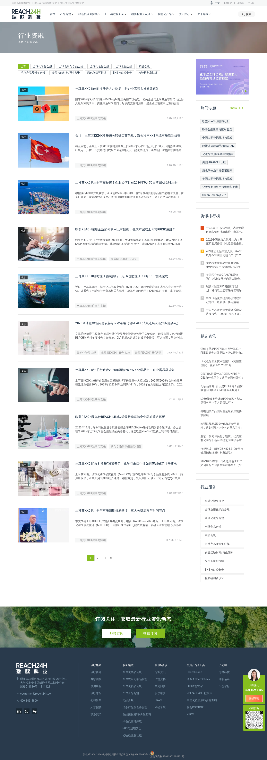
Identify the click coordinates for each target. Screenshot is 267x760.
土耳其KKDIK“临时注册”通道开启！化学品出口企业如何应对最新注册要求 (126, 464)
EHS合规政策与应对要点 (217, 129)
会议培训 (160, 693)
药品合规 (144, 66)
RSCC (190, 714)
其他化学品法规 (86, 352)
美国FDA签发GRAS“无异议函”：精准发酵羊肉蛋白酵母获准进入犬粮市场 (224, 277)
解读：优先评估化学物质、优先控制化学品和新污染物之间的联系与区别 (221, 438)
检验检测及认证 (148, 72)
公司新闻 (95, 700)
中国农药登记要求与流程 (217, 137)
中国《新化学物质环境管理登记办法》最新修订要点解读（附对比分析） (224, 300)
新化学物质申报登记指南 (126, 446)
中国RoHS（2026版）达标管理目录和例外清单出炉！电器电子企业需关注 (225, 230)
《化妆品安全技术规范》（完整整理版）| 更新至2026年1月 (221, 363)
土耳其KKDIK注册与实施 (91, 118)
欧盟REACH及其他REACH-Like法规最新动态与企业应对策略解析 (120, 417)
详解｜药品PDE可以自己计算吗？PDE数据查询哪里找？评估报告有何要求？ (222, 351)
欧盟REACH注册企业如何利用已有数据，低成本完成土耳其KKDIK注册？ (125, 229)
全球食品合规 (124, 66)
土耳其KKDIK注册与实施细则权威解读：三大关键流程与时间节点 (120, 510)
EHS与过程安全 (122, 72)
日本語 (240, 3)
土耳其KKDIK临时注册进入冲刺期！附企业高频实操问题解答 (117, 89)
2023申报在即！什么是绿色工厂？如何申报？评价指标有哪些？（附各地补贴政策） (221, 463)
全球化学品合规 (42, 66)
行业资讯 (160, 672)
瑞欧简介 (95, 672)
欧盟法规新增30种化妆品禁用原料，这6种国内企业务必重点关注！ (222, 425)
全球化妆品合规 (99, 66)
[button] (242, 91)
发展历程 (95, 686)
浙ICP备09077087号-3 (138, 754)
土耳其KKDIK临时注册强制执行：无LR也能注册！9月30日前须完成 (121, 276)
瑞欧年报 (95, 693)
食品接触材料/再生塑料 (66, 72)
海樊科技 (224, 672)
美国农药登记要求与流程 (217, 178)
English (228, 3)
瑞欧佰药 (224, 679)
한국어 (251, 3)
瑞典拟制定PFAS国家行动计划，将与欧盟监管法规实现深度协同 (224, 288)
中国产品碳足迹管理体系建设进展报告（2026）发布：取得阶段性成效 (224, 312)
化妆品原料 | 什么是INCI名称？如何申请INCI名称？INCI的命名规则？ (222, 388)
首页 (52, 14)
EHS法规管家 (195, 686)
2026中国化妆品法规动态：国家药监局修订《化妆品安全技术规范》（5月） (224, 241)
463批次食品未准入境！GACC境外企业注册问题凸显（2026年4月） (224, 253)
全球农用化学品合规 (71, 66)
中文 (217, 3)
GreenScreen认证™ (214, 195)
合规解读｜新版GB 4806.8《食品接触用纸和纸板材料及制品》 (222, 450)
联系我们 (95, 714)
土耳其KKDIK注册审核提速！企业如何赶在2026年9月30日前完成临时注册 (126, 182)
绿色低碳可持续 (96, 72)
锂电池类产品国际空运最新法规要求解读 (221, 413)
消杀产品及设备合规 (33, 72)
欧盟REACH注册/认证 (124, 258)
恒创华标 (224, 686)
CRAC (158, 700)
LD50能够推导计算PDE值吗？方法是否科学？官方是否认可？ (221, 400)
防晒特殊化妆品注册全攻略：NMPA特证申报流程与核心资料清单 (225, 265)
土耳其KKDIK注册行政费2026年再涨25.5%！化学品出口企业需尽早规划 (125, 370)
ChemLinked (194, 672)
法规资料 (160, 679)
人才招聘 (95, 707)
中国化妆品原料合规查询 (202, 700)
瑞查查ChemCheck (198, 679)
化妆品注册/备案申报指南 (218, 154)
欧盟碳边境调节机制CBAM (218, 145)
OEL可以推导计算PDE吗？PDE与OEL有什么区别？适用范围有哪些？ (222, 375)
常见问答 (160, 686)
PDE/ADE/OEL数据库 (199, 693)
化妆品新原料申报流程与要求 (220, 186)
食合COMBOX (195, 707)
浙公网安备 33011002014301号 (167, 756)
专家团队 (95, 679)
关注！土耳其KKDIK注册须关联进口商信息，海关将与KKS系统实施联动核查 (127, 135)
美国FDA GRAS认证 (214, 162)
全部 (23, 66)
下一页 (108, 557)
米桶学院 (160, 707)
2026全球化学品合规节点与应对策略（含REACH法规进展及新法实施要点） (127, 323)
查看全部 (234, 108)
